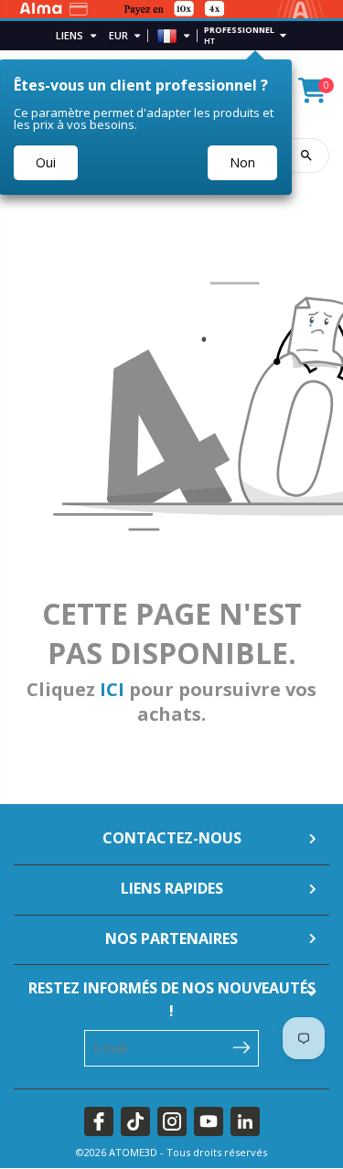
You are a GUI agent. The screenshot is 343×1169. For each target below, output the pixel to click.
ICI (112, 689)
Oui (46, 162)
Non (242, 162)
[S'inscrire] (241, 1046)
